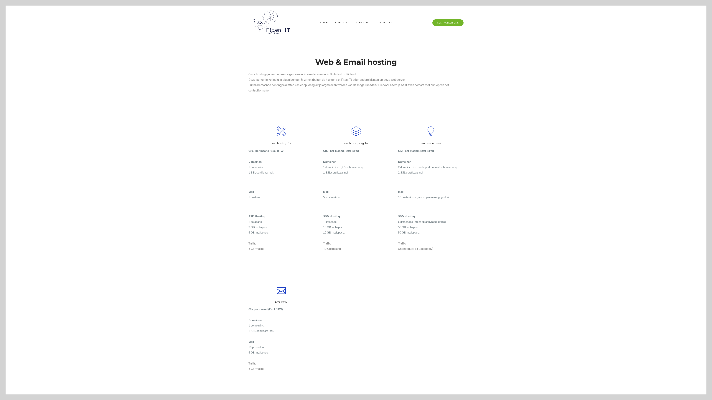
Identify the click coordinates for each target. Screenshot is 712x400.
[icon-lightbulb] (431, 131)
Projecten (384, 22)
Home (324, 22)
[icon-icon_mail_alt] (281, 290)
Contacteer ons (448, 22)
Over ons (342, 22)
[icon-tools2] (281, 131)
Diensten (362, 22)
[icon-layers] (356, 131)
